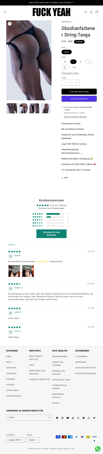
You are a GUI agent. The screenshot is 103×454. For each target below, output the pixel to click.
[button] (5, 12)
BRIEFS (9, 362)
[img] (14, 251)
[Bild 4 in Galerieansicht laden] (46, 108)
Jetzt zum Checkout (79, 99)
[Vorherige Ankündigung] (5, 2)
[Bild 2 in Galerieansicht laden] (23, 108)
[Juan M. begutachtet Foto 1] (14, 271)
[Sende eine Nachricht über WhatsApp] (98, 449)
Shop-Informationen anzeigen (75, 117)
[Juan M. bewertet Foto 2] (28, 271)
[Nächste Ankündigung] (98, 2)
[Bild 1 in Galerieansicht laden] (12, 108)
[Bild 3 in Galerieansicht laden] (34, 108)
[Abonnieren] (48, 418)
